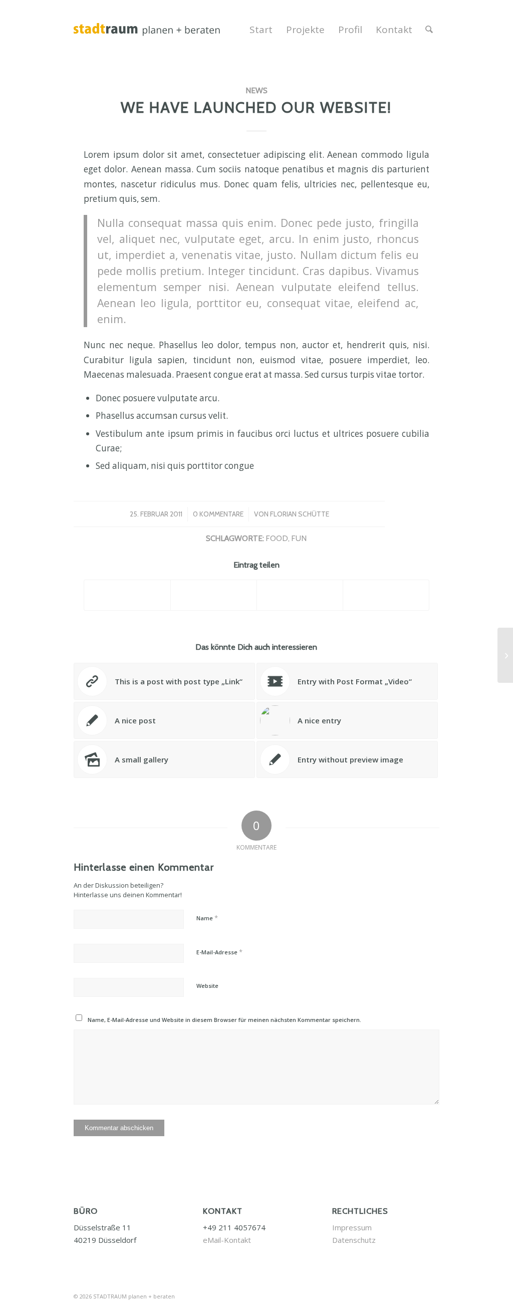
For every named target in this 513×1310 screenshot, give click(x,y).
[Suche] (429, 29)
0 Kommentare (218, 514)
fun (299, 538)
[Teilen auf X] (213, 595)
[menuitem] (261, 29)
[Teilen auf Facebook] (127, 595)
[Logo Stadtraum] (172, 29)
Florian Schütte (299, 514)
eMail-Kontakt (227, 1240)
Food (277, 538)
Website (207, 985)
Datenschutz (354, 1240)
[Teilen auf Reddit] (386, 595)
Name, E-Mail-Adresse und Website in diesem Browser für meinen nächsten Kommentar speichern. (224, 1019)
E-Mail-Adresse (219, 951)
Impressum (352, 1227)
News (256, 90)
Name (207, 917)
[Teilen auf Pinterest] (300, 595)
